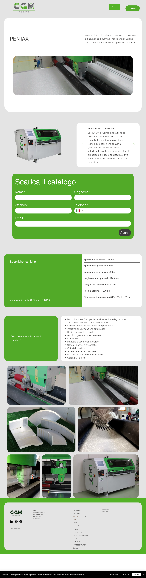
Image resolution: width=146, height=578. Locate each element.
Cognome (82, 192)
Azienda (22, 205)
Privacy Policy (105, 509)
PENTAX (76, 520)
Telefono (81, 205)
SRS (75, 523)
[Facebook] (20, 521)
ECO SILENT (78, 532)
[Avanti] (132, 145)
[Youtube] (16, 521)
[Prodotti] (85, 516)
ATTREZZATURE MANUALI (81, 545)
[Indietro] (83, 145)
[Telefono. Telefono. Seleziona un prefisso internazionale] (79, 210)
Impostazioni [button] (114, 575)
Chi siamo (76, 513)
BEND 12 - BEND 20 (81, 535)
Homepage (76, 510)
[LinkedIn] (11, 521)
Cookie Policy (105, 511)
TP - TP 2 (77, 542)
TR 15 (76, 529)
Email (20, 218)
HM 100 (76, 526)
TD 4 (75, 539)
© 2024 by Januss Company (15, 528)
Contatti (75, 548)
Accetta (136, 575)
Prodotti (75, 516)
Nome (20, 192)
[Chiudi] (143, 574)
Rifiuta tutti (125, 575)
